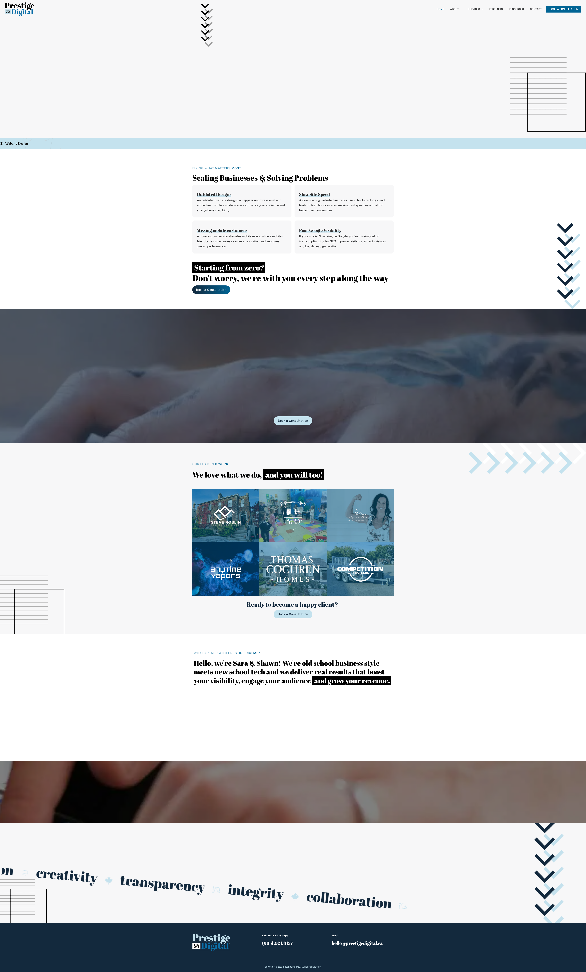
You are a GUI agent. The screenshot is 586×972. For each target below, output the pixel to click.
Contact (536, 9)
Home (440, 9)
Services (474, 9)
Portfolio (496, 9)
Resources (516, 9)
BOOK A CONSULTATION (564, 9)
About (454, 9)
